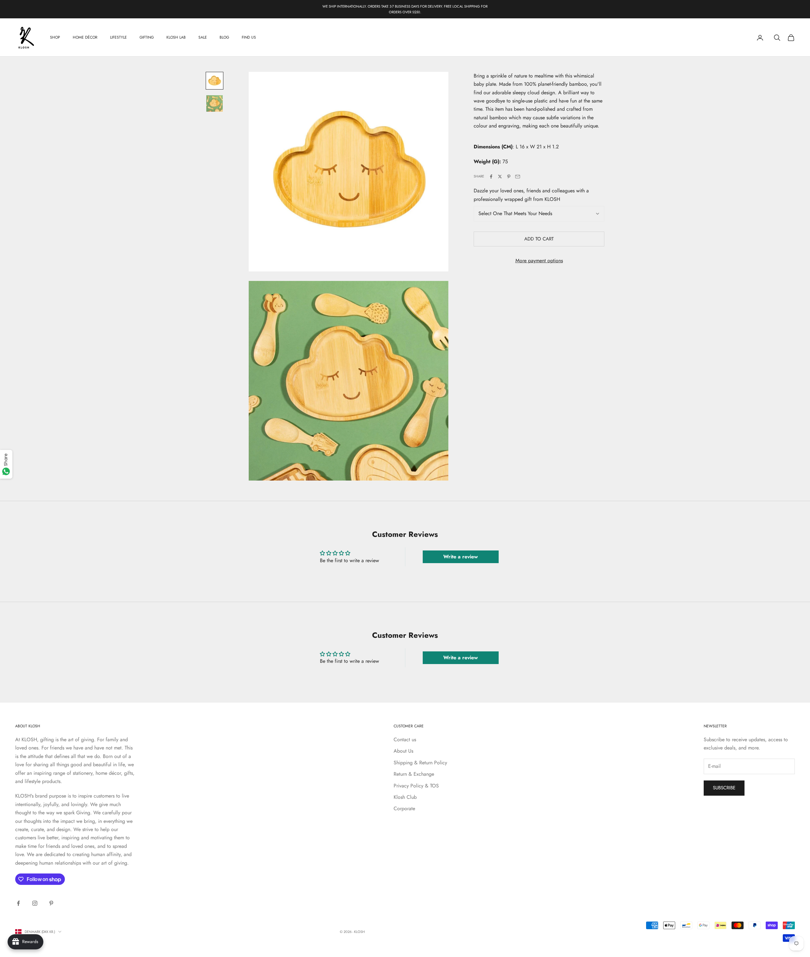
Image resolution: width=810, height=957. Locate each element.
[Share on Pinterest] (508, 176)
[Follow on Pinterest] (51, 903)
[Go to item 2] (214, 103)
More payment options (539, 260)
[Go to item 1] (214, 81)
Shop (55, 37)
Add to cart (539, 239)
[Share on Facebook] (491, 176)
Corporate (404, 808)
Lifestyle (118, 37)
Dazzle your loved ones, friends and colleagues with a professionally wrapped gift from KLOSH (531, 195)
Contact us (405, 739)
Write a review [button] (460, 556)
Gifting (147, 37)
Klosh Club (405, 797)
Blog (224, 37)
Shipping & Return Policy (420, 762)
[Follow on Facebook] (18, 903)
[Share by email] (517, 176)
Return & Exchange (414, 774)
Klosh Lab (176, 37)
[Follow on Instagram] (35, 903)
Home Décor (85, 37)
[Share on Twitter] (499, 176)
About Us (403, 751)
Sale (202, 37)
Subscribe (724, 787)
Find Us (249, 37)
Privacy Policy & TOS (416, 785)
